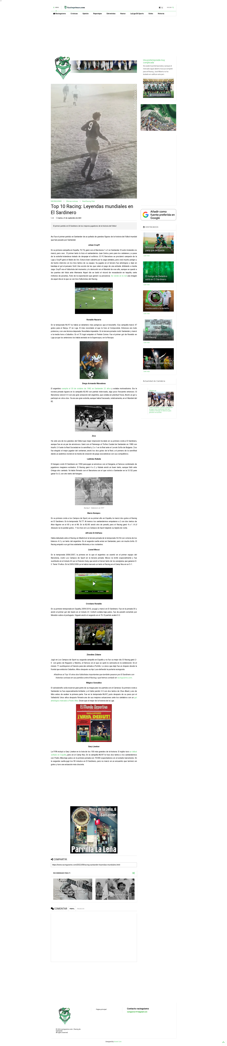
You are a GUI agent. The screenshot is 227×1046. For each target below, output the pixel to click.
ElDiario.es (152, 391)
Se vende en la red (119, 276)
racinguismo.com (124, 678)
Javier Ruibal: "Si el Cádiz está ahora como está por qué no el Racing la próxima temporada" (71, 892)
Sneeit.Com (118, 1041)
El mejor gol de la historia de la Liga (113, 895)
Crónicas (74, 14)
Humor (123, 14)
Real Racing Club (88, 201)
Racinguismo (60, 14)
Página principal (101, 1009)
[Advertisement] (113, 36)
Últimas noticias (72, 201)
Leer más (147, 256)
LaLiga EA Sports (137, 14)
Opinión (86, 14)
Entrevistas (111, 14)
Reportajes (97, 14)
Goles (150, 14)
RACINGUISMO (56, 201)
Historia (161, 14)
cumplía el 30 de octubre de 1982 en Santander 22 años (86, 388)
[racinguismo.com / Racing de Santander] (74, 8)
